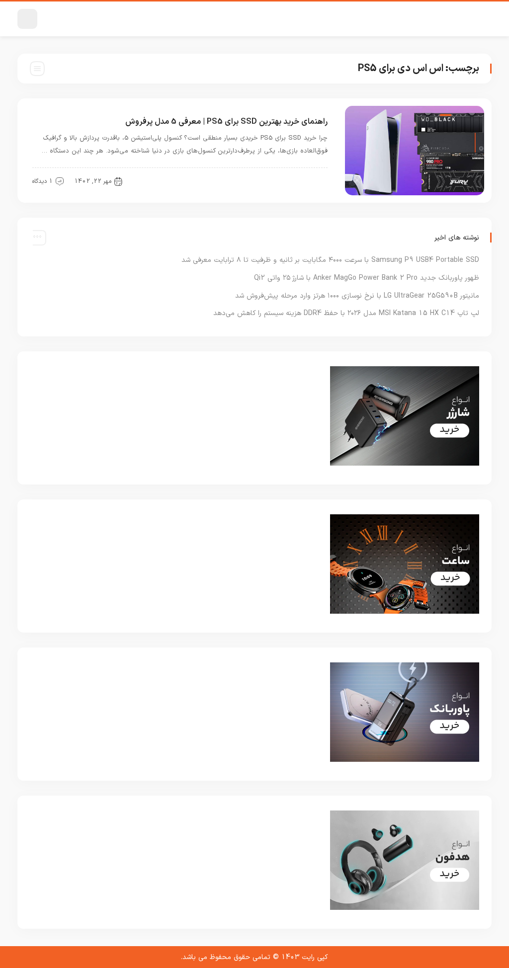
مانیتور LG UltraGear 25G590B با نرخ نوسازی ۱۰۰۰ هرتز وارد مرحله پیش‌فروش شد (357, 296)
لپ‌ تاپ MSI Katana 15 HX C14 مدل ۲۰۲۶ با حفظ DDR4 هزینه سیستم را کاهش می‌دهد (346, 313)
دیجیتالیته (264, 180)
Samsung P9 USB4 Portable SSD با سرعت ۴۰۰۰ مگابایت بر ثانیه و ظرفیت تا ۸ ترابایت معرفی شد (330, 260)
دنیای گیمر (307, 180)
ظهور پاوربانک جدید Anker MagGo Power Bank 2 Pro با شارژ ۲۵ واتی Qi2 (366, 278)
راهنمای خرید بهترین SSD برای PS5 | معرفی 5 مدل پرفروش (226, 122)
